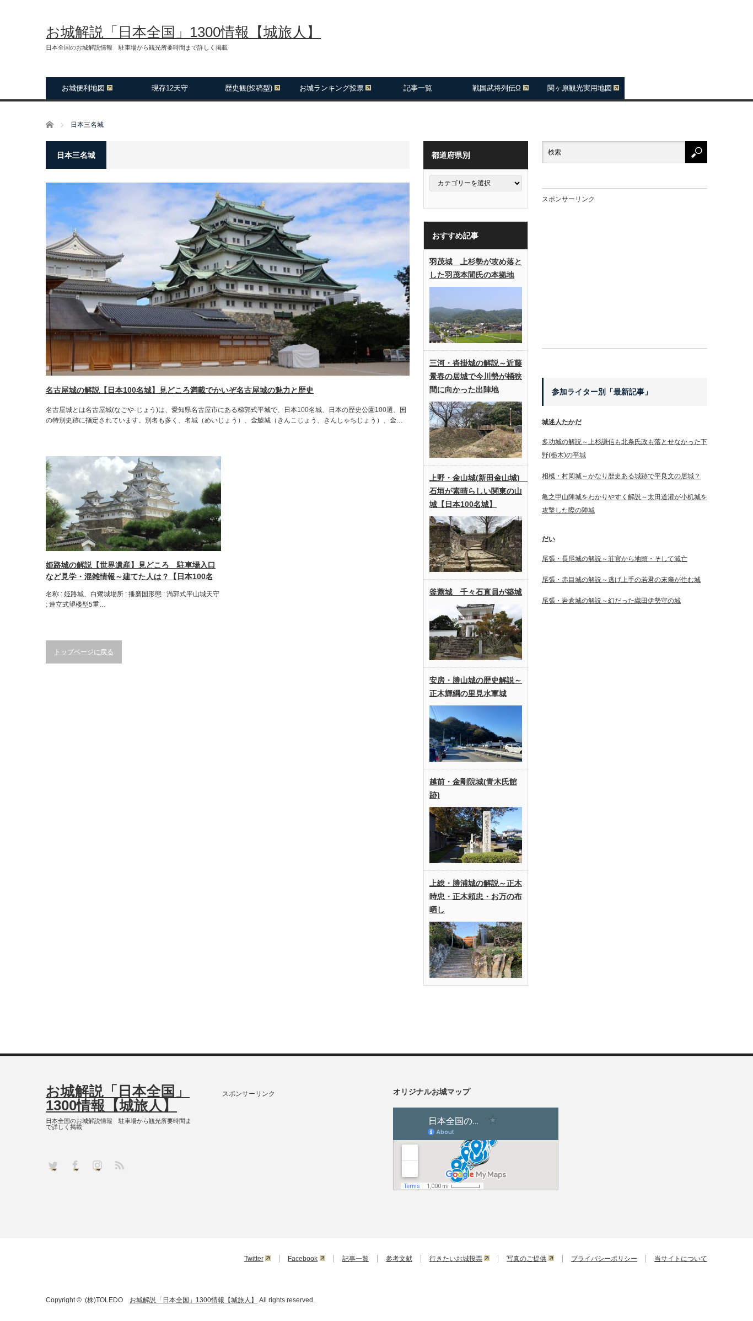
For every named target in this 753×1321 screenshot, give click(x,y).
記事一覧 (418, 88)
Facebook (303, 1259)
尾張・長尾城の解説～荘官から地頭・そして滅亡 (614, 559)
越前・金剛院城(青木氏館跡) (473, 788)
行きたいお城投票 (455, 1259)
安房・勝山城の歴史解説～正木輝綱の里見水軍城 (475, 687)
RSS (119, 1165)
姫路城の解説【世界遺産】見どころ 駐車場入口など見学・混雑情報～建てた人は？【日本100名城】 (131, 571)
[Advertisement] (624, 271)
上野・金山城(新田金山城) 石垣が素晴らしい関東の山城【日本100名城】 (475, 491)
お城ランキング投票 (331, 88)
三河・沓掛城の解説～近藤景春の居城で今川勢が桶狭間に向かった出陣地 (475, 376)
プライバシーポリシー (604, 1259)
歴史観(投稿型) (248, 88)
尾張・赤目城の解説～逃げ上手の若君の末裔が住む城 (621, 580)
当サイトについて (680, 1259)
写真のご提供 (526, 1259)
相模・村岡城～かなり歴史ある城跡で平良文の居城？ (621, 476)
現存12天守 (170, 88)
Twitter (253, 1259)
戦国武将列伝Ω (496, 88)
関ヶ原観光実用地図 (579, 88)
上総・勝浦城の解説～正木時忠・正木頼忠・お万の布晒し (475, 896)
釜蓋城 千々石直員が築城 (475, 591)
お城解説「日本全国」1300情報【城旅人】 (183, 32)
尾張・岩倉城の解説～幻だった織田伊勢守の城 (611, 601)
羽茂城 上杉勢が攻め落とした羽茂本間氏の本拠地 (475, 268)
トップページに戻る (84, 652)
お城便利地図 (83, 88)
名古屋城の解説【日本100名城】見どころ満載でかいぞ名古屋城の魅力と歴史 (180, 390)
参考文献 (399, 1259)
